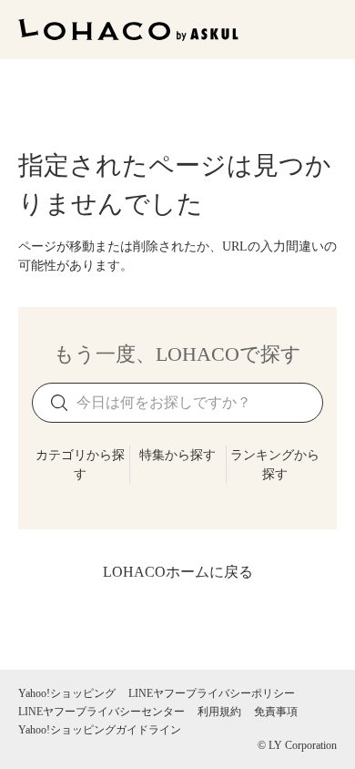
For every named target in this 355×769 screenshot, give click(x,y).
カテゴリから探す (80, 464)
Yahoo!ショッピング (67, 693)
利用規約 (219, 711)
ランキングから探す (275, 464)
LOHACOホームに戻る (178, 571)
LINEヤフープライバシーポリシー (211, 693)
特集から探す (177, 455)
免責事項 (276, 711)
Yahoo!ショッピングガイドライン (99, 729)
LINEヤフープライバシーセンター (101, 711)
